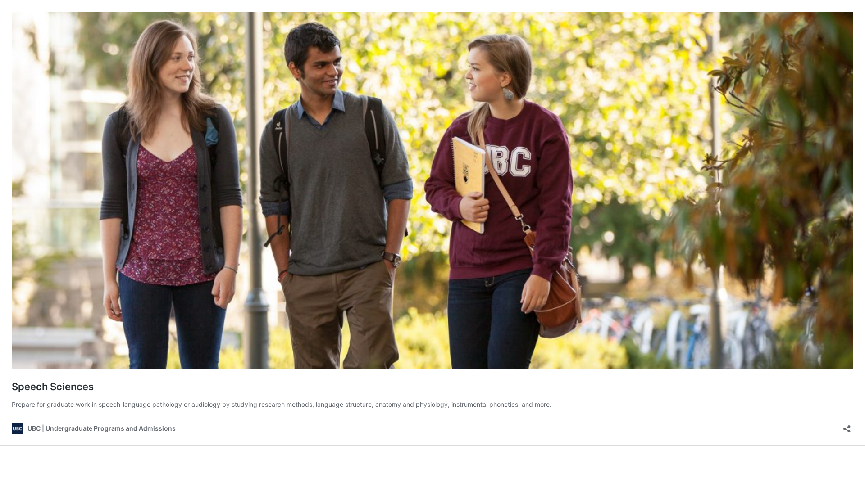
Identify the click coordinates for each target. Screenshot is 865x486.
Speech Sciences (53, 386)
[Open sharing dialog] (847, 426)
